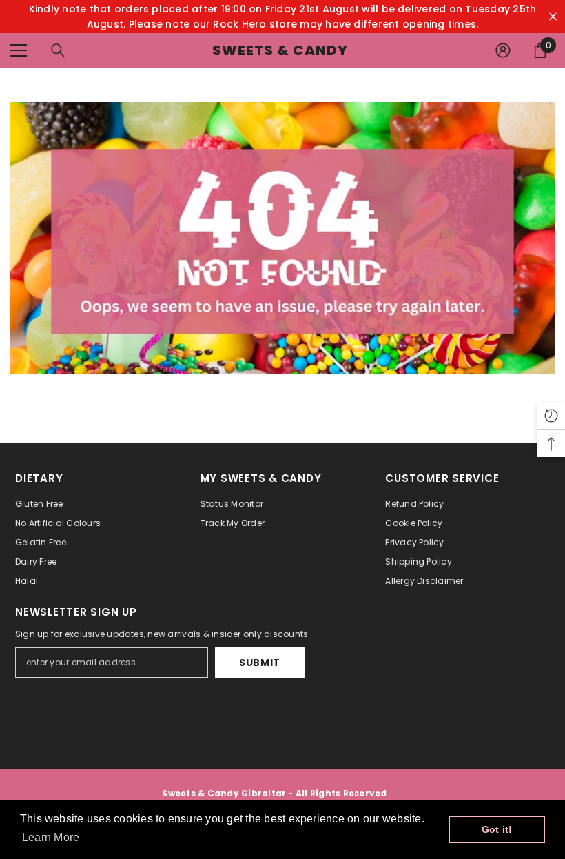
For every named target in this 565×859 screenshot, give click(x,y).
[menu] (18, 50)
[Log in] (503, 50)
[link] (282, 238)
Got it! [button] (497, 829)
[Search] (58, 50)
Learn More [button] (50, 837)
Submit (259, 662)
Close (553, 17)
